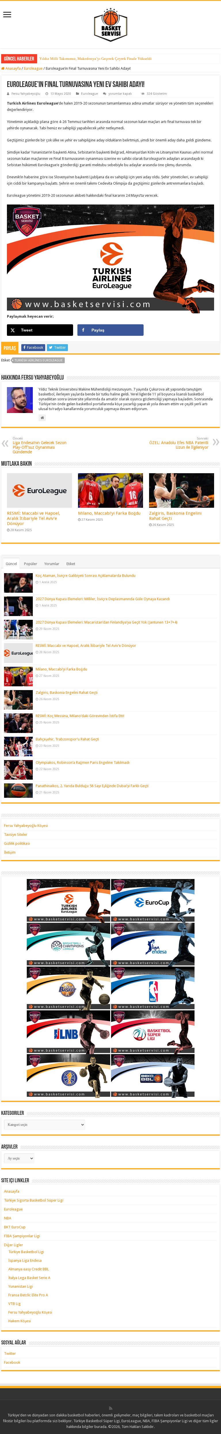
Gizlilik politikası (17, 843)
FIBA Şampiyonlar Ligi (22, 1236)
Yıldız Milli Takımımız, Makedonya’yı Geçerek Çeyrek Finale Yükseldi (95, 58)
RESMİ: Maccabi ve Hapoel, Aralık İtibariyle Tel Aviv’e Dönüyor (33, 518)
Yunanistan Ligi (20, 1286)
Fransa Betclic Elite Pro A (28, 1295)
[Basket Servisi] (111, 24)
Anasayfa (13, 68)
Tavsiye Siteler (15, 834)
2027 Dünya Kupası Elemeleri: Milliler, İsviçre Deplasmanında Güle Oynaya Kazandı (103, 599)
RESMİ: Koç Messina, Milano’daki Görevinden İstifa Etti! (80, 716)
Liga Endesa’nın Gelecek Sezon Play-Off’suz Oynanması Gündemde (39, 445)
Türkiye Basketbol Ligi (26, 1252)
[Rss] (110, 1408)
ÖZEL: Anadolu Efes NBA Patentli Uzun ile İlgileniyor (178, 443)
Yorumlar (51, 564)
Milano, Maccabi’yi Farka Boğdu (109, 513)
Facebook (12, 1362)
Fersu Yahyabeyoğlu (26, 94)
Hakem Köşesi (19, 1321)
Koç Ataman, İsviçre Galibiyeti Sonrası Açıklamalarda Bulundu (86, 575)
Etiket (70, 564)
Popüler (30, 564)
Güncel (11, 564)
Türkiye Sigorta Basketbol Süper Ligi (33, 1200)
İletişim (10, 852)
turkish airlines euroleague (39, 360)
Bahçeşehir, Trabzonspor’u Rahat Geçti (67, 739)
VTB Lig (14, 1304)
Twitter (10, 1353)
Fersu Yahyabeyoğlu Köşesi (26, 825)
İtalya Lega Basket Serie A (29, 1278)
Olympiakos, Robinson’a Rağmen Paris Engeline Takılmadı (82, 762)
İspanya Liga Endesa (25, 1260)
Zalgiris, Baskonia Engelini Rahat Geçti (67, 692)
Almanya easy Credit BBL (28, 1269)
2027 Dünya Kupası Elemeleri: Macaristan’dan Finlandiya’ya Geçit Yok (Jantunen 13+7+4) (107, 622)
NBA (7, 1218)
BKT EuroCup (15, 1227)
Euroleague (33, 68)
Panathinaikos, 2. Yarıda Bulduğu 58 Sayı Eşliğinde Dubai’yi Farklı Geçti (92, 786)
